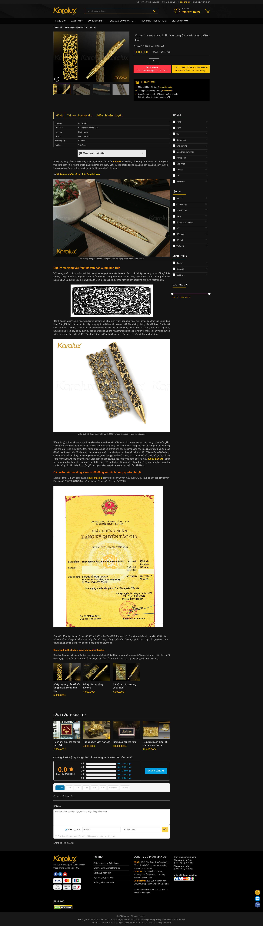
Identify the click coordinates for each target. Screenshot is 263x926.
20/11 (178, 128)
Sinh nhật (180, 163)
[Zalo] (257, 898)
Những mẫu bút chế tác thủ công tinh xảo (78, 174)
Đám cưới (181, 140)
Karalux (117, 161)
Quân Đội (180, 275)
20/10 (178, 122)
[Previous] (58, 57)
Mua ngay (152, 69)
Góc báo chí (185, 2)
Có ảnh (125, 788)
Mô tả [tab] (59, 115)
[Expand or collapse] (142, 153)
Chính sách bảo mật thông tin (107, 868)
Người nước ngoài (184, 222)
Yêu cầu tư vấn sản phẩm (191, 69)
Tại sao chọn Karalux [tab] (80, 115)
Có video (113, 788)
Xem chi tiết (167, 90)
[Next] (124, 57)
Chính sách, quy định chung (106, 863)
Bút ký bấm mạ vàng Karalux (93, 686)
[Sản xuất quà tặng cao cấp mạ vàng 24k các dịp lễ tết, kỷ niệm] (67, 11)
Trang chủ (60, 21)
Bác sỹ (179, 263)
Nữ (177, 228)
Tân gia (179, 169)
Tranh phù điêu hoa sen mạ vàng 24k (66, 743)
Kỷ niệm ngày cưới (185, 152)
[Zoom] (56, 79)
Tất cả (60, 788)
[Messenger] (257, 905)
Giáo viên (180, 269)
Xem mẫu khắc (165, 87)
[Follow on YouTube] (65, 874)
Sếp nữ (179, 240)
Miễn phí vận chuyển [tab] (109, 115)
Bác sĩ (179, 198)
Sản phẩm (76, 21)
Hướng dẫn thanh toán (104, 882)
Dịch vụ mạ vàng (180, 21)
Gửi (165, 829)
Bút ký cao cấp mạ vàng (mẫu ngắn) (124, 686)
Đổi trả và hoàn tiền (102, 873)
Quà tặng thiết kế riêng (154, 21)
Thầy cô (180, 246)
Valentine (180, 181)
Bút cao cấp (90, 27)
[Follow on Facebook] (56, 874)
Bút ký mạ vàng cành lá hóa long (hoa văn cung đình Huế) (66, 687)
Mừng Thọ (181, 158)
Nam (178, 216)
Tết (177, 175)
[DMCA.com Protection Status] (63, 907)
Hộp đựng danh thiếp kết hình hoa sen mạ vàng (155, 743)
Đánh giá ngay (156, 771)
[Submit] (154, 11)
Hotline (191, 11)
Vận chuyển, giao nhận (104, 877)
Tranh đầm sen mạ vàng (124, 742)
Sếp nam (180, 234)
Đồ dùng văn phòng (74, 27)
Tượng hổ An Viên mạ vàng (96, 742)
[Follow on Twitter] (60, 874)
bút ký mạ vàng (155, 459)
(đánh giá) (150, 46)
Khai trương (181, 146)
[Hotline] (257, 892)
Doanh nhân (181, 210)
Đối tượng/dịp (95, 21)
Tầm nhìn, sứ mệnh (169, 2)
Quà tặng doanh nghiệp (122, 21)
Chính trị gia (181, 204)
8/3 (177, 134)
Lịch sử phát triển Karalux (148, 2)
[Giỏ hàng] (207, 11)
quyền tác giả (95, 478)
